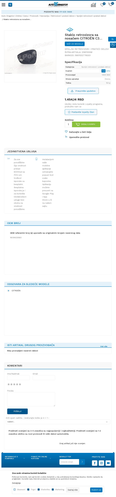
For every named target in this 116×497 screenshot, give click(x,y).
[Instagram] (101, 463)
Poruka (10, 391)
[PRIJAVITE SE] (72, 463)
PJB (104, 71)
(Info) (108, 71)
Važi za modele (74, 44)
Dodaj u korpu (88, 124)
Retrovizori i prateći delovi (63, 16)
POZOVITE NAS (51, 12)
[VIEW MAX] (70, 30)
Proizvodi (34, 16)
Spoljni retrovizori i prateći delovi (91, 16)
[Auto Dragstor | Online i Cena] (58, 5)
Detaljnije (16, 483)
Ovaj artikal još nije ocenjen (72, 443)
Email (35, 374)
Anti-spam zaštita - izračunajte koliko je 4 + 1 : (27, 418)
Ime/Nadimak (13, 374)
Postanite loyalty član (82, 112)
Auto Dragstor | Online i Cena (14, 16)
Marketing (59, 490)
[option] (58, 12)
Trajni (33, 490)
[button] (10, 5)
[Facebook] (94, 463)
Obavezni (21, 490)
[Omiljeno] (101, 5)
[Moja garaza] (93, 6)
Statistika (45, 490)
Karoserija (44, 16)
